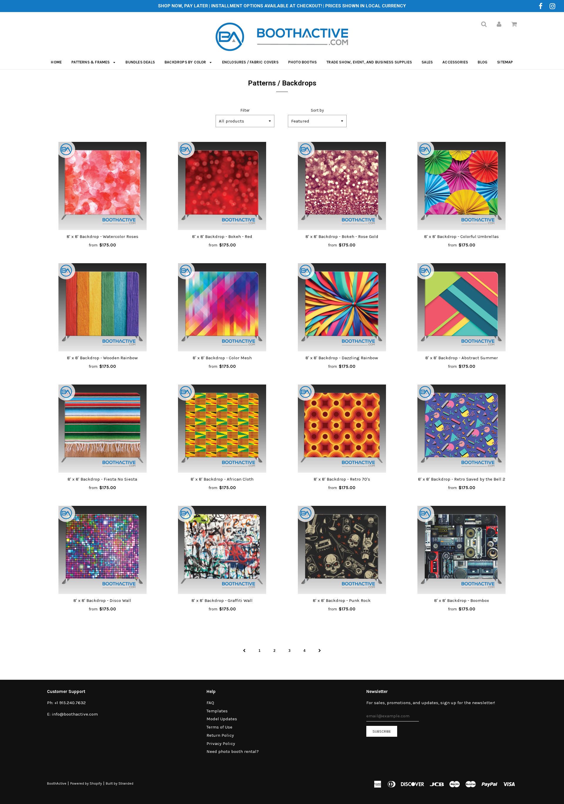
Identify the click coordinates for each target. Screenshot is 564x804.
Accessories (455, 62)
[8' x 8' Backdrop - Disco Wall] (102, 550)
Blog (482, 62)
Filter (245, 110)
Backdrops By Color (185, 62)
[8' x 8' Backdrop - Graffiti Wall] (222, 550)
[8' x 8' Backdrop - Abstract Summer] (461, 307)
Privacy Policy (221, 743)
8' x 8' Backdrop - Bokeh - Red (222, 236)
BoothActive (56, 783)
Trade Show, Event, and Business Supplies (369, 62)
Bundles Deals (140, 62)
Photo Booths (302, 62)
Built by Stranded (119, 783)
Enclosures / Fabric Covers (250, 62)
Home (56, 62)
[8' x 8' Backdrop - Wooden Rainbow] (102, 307)
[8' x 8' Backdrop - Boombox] (461, 550)
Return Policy (220, 735)
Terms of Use (219, 727)
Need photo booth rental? (233, 751)
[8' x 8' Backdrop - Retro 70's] (341, 429)
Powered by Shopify (86, 783)
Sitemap (505, 62)
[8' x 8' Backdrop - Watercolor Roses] (102, 186)
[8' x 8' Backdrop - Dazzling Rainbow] (341, 307)
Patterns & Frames (91, 62)
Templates (217, 711)
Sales (427, 62)
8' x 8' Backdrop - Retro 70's (342, 479)
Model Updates (222, 718)
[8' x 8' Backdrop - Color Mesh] (222, 307)
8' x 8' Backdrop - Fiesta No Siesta (102, 479)
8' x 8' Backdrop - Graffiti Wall (222, 600)
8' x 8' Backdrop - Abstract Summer (461, 357)
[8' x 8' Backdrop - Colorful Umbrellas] (461, 186)
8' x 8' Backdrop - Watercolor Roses (102, 236)
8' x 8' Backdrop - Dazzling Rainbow (342, 357)
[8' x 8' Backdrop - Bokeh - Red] (222, 186)
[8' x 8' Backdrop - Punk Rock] (341, 550)
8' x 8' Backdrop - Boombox (461, 600)
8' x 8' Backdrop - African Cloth (222, 479)
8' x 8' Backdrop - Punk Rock (342, 600)
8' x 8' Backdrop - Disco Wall (102, 600)
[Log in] (499, 24)
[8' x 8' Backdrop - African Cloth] (222, 429)
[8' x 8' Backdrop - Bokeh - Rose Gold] (341, 186)
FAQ (210, 702)
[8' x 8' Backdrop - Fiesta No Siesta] (102, 429)
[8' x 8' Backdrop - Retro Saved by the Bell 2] (461, 429)
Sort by (317, 110)
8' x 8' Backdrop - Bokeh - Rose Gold (342, 236)
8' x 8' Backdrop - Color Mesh (222, 357)
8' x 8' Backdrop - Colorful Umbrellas (461, 236)
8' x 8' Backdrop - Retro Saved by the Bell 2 (461, 479)
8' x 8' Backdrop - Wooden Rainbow (102, 357)
